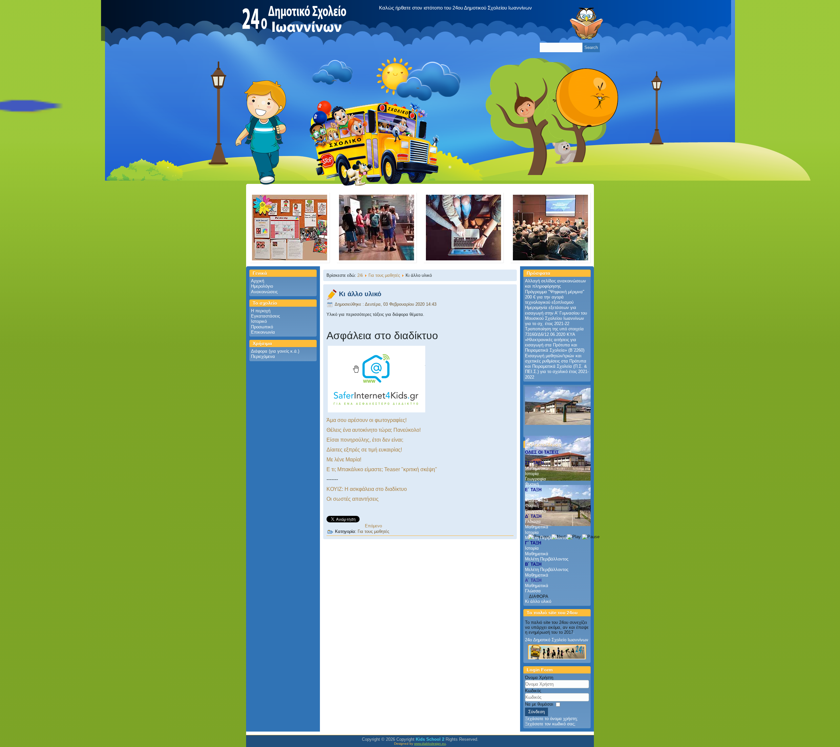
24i (360, 275)
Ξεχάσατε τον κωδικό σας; (550, 723)
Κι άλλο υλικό (360, 293)
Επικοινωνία (263, 332)
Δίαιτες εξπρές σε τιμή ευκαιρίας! (364, 449)
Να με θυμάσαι (539, 704)
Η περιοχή (260, 310)
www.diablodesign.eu (430, 743)
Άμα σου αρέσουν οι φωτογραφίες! (366, 420)
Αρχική (257, 280)
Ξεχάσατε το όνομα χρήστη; (551, 718)
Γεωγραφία (535, 478)
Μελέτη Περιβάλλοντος (546, 537)
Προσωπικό (262, 326)
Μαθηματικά (536, 468)
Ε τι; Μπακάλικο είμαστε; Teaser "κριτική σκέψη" (381, 469)
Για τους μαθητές (384, 275)
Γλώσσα (533, 521)
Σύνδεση (536, 711)
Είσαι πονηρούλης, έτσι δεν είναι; (364, 440)
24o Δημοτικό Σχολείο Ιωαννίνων (556, 639)
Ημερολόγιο (262, 286)
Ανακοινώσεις (264, 291)
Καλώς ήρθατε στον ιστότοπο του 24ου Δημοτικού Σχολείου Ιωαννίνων (455, 8)
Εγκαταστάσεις (265, 316)
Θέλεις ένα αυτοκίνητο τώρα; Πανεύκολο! (373, 430)
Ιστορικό (259, 321)
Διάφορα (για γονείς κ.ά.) (275, 351)
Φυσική (532, 484)
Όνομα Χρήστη (539, 677)
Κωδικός (533, 690)
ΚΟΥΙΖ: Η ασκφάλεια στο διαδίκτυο (366, 489)
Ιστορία (532, 473)
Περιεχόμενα (263, 356)
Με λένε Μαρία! (343, 459)
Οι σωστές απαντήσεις (352, 499)
